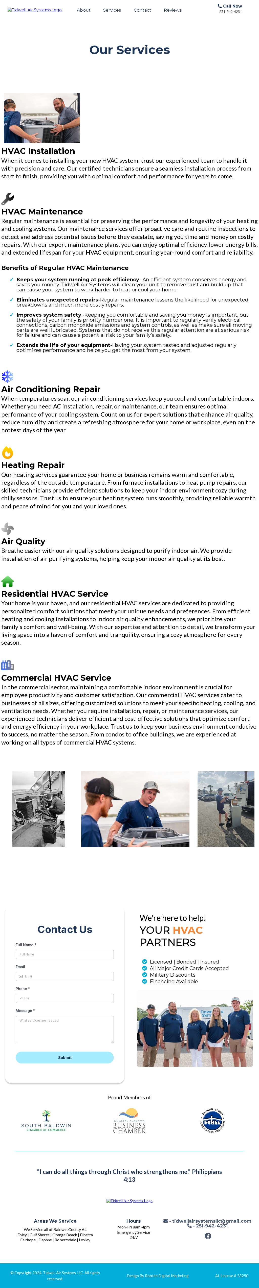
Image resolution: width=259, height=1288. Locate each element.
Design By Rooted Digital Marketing (158, 1275)
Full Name (26, 945)
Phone (23, 988)
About (84, 10)
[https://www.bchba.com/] (212, 1120)
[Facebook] (208, 1236)
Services (112, 10)
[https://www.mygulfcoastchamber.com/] (129, 1120)
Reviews (173, 10)
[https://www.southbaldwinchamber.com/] (46, 1120)
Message (25, 1010)
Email (20, 967)
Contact (142, 10)
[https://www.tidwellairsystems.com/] (35, 10)
